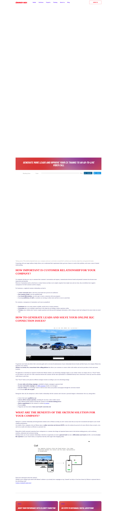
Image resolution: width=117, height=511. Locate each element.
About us (62, 2)
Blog (68, 2)
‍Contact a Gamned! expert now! (23, 483)
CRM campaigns (41, 386)
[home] (21, 2)
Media (34, 2)
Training (55, 2)
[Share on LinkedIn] (88, 173)
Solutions (41, 2)
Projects (48, 2)
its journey (46, 403)
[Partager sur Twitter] (97, 173)
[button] (88, 2)
